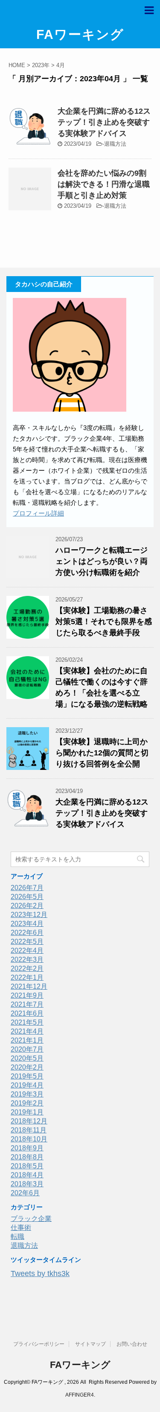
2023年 (40, 65)
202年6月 (25, 1193)
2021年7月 (27, 1004)
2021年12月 (29, 986)
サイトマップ (90, 1344)
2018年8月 (27, 1157)
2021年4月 (27, 1031)
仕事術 (21, 1227)
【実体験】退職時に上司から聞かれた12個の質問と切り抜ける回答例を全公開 (101, 752)
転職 (17, 1236)
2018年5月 (27, 1166)
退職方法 (115, 144)
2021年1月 (27, 1040)
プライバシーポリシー (38, 1344)
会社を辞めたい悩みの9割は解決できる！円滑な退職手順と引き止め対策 (104, 184)
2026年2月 (27, 905)
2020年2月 (27, 1067)
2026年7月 (27, 887)
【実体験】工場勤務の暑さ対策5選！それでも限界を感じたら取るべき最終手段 (103, 621)
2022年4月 (27, 950)
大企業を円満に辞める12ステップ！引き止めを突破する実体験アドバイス (104, 122)
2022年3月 (27, 959)
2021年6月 (27, 1013)
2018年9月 (27, 1148)
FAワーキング (80, 34)
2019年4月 (27, 1085)
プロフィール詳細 (38, 513)
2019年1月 (27, 1112)
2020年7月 (27, 1049)
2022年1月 (27, 977)
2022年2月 (27, 968)
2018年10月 (29, 1139)
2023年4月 (27, 923)
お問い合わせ (131, 1344)
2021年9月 (27, 995)
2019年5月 (27, 1076)
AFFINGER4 (79, 1395)
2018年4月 (27, 1175)
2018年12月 (29, 1121)
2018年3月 (27, 1184)
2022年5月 (27, 941)
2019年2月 (27, 1103)
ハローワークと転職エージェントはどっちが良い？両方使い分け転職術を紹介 (101, 561)
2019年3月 (27, 1094)
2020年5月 (27, 1058)
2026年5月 (27, 896)
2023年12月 (29, 914)
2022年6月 (27, 932)
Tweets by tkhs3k (40, 1273)
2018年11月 (29, 1130)
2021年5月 (27, 1022)
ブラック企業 (31, 1218)
